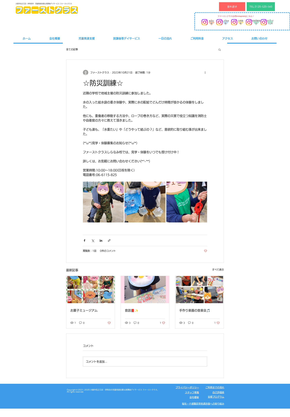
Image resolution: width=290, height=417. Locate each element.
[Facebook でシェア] (84, 240)
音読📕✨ (131, 310)
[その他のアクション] (205, 73)
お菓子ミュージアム (84, 310)
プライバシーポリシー (187, 387)
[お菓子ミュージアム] (90, 289)
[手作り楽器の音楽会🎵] (199, 289)
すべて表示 (218, 269)
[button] (219, 49)
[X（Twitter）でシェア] (92, 240)
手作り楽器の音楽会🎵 (194, 310)
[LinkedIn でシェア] (101, 240)
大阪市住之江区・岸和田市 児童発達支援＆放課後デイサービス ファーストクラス (44, 3)
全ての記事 (72, 49)
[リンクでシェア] (109, 240)
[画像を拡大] (103, 202)
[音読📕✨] (145, 289)
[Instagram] (205, 22)
